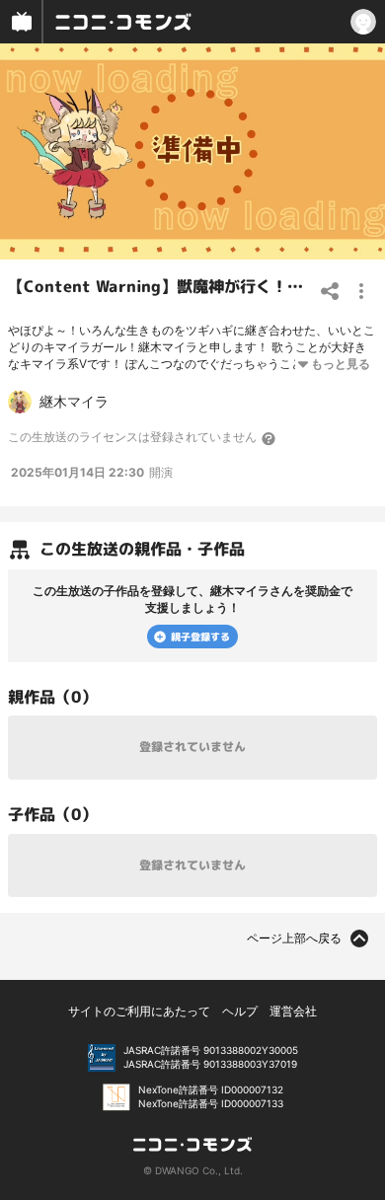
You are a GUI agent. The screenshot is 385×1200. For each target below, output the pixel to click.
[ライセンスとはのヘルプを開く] (269, 438)
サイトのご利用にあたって (139, 1011)
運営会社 (293, 1011)
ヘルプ (240, 1011)
